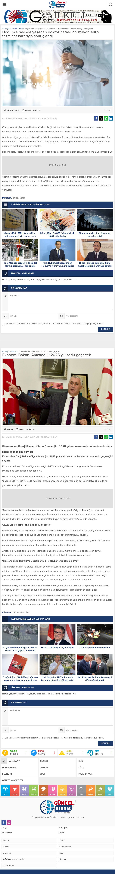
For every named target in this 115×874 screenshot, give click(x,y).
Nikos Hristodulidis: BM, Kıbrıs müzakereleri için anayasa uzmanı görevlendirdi (95, 266)
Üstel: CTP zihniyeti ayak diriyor (57, 647)
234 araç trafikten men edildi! (95, 647)
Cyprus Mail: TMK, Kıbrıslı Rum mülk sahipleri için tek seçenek (20, 234)
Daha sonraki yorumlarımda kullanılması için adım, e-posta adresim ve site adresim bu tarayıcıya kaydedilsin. (54, 323)
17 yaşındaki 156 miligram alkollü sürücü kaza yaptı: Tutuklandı (20, 649)
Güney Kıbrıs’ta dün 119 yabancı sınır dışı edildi (94, 234)
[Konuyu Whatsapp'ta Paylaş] (106, 118)
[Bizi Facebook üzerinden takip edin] (3, 822)
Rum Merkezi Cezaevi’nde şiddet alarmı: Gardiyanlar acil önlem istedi (20, 266)
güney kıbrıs (19, 198)
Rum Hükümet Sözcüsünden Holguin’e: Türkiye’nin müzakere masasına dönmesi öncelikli (57, 266)
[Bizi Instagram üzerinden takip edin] (9, 822)
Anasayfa (5, 29)
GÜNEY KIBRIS (17, 29)
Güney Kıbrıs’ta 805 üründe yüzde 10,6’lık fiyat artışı (57, 234)
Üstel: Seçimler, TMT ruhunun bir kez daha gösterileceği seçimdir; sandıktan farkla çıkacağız (57, 680)
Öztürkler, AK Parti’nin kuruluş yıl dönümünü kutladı (95, 679)
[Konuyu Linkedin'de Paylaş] (111, 118)
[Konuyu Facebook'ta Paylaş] (96, 118)
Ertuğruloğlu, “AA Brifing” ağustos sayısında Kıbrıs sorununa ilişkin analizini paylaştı (20, 680)
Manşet (14, 351)
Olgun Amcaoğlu (21, 612)
